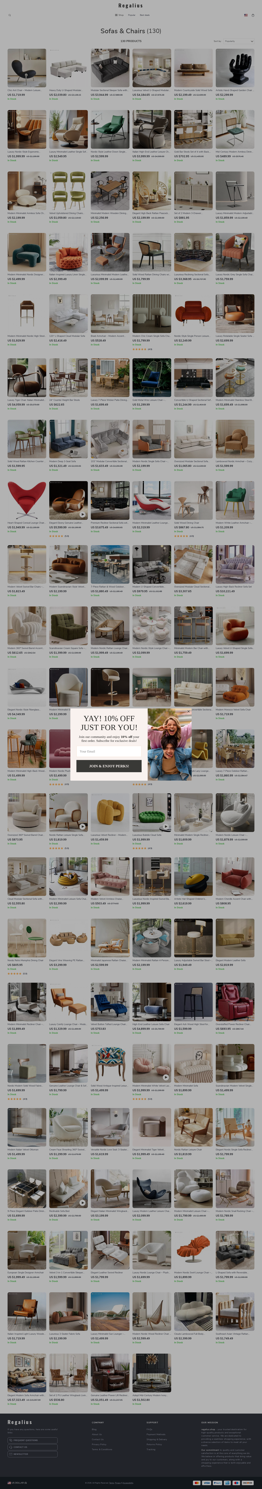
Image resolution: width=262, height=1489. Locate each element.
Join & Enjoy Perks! (109, 766)
